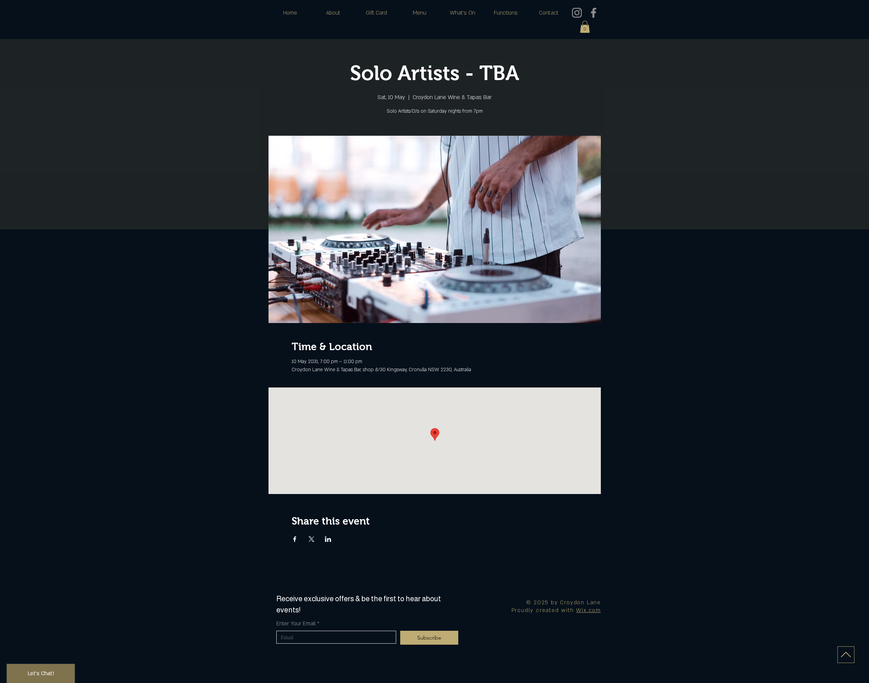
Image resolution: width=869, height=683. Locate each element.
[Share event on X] (311, 539)
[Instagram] (577, 12)
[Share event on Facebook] (295, 539)
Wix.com (588, 610)
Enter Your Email (297, 623)
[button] (585, 27)
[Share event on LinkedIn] (328, 539)
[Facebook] (593, 12)
